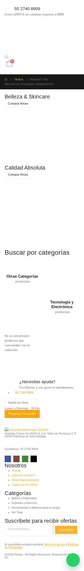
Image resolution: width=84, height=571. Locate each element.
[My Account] (6, 56)
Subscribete (66, 529)
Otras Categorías (22, 276)
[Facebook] (8, 459)
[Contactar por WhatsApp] (73, 560)
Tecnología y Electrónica (62, 304)
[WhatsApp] (25, 459)
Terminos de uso (54, 544)
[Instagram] (16, 459)
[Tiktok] (34, 459)
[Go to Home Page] (6, 79)
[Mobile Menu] (9, 26)
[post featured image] (22, 265)
